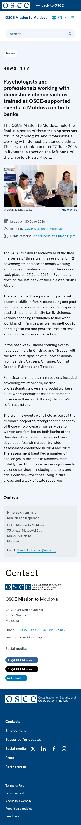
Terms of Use (15, 785)
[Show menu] (72, 17)
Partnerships (16, 766)
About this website (18, 801)
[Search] (70, 33)
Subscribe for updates (23, 739)
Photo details (69, 209)
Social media (15, 748)
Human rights (65, 236)
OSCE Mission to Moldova (26, 17)
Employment (15, 730)
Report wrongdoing (18, 808)
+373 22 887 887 (53, 630)
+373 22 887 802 (28, 630)
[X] (33, 748)
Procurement (14, 793)
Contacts (12, 721)
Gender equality (43, 236)
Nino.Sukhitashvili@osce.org (36, 550)
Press (10, 757)
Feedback (12, 816)
